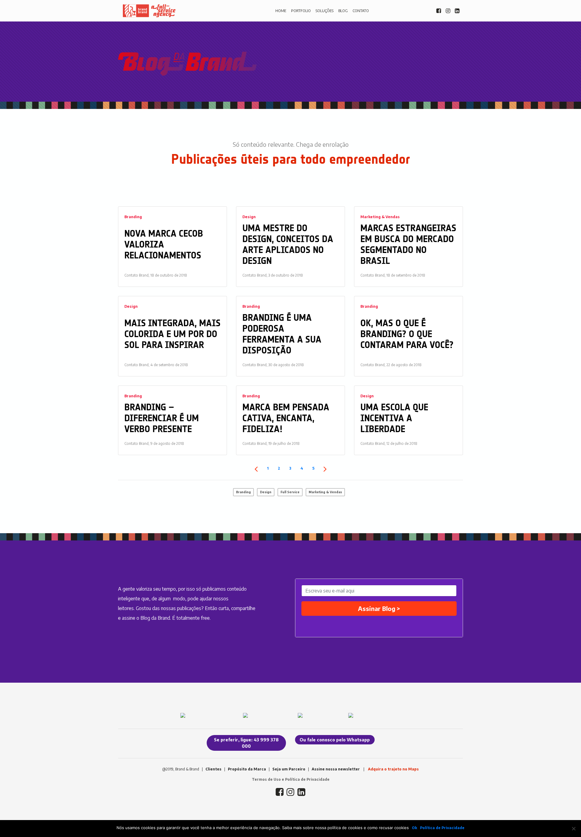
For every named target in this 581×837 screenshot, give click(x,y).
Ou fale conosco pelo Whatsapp (335, 739)
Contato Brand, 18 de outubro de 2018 (155, 275)
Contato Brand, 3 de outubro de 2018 (272, 275)
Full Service (290, 492)
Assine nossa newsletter (336, 769)
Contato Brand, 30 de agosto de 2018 (273, 365)
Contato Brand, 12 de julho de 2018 (388, 443)
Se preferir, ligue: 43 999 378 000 (246, 743)
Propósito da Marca (247, 769)
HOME (280, 10)
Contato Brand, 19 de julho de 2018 (271, 443)
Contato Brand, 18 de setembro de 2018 (392, 275)
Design (249, 217)
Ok (414, 828)
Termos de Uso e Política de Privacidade (291, 779)
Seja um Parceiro (288, 769)
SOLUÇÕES (324, 10)
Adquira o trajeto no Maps (393, 769)
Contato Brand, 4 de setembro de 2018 (156, 365)
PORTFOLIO (301, 10)
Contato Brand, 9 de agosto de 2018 (154, 443)
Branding (133, 217)
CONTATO (361, 10)
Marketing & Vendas (380, 217)
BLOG (343, 10)
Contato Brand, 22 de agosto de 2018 (391, 365)
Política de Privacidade (442, 828)
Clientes (213, 769)
